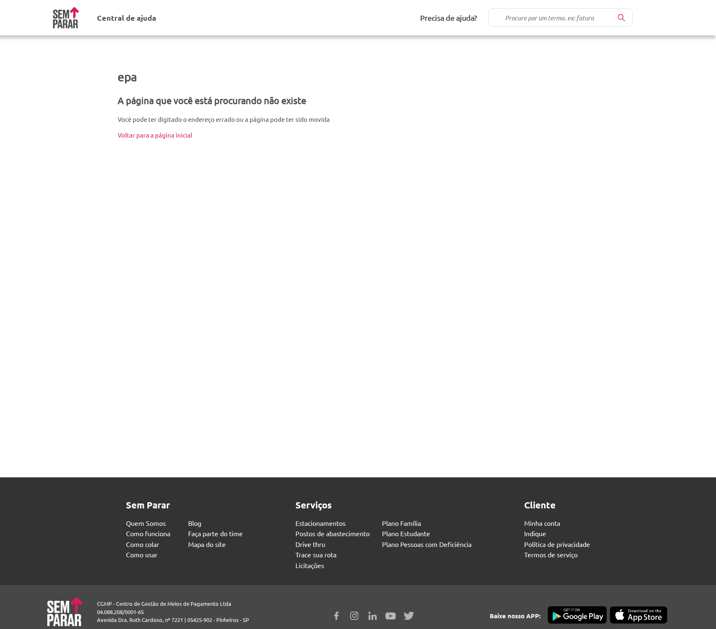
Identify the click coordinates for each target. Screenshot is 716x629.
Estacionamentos (320, 523)
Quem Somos (146, 523)
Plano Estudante (406, 533)
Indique (535, 533)
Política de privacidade (557, 544)
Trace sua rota (315, 554)
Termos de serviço (551, 554)
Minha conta (542, 523)
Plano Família (401, 523)
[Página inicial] (66, 17)
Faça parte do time (215, 533)
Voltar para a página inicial (155, 135)
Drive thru (310, 544)
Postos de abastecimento (332, 533)
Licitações (309, 565)
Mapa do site (207, 544)
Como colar (142, 544)
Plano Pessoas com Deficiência (427, 544)
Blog (194, 523)
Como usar (141, 554)
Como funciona (148, 533)
